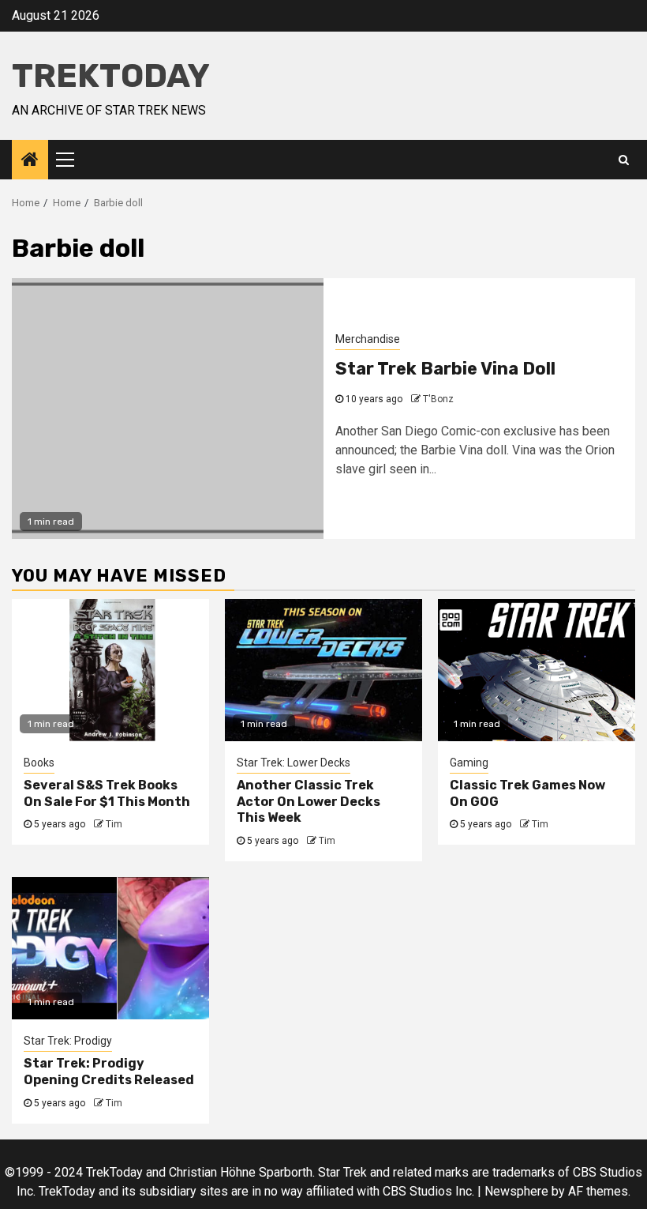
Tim (114, 824)
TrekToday (111, 76)
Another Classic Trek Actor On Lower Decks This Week (308, 802)
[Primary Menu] (72, 159)
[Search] (624, 160)
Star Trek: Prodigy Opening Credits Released (109, 1071)
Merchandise (367, 339)
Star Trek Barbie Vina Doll (445, 368)
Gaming (469, 762)
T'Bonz (438, 399)
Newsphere (516, 1191)
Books (39, 762)
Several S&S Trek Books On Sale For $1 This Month (107, 793)
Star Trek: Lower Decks (293, 762)
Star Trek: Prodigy (68, 1040)
